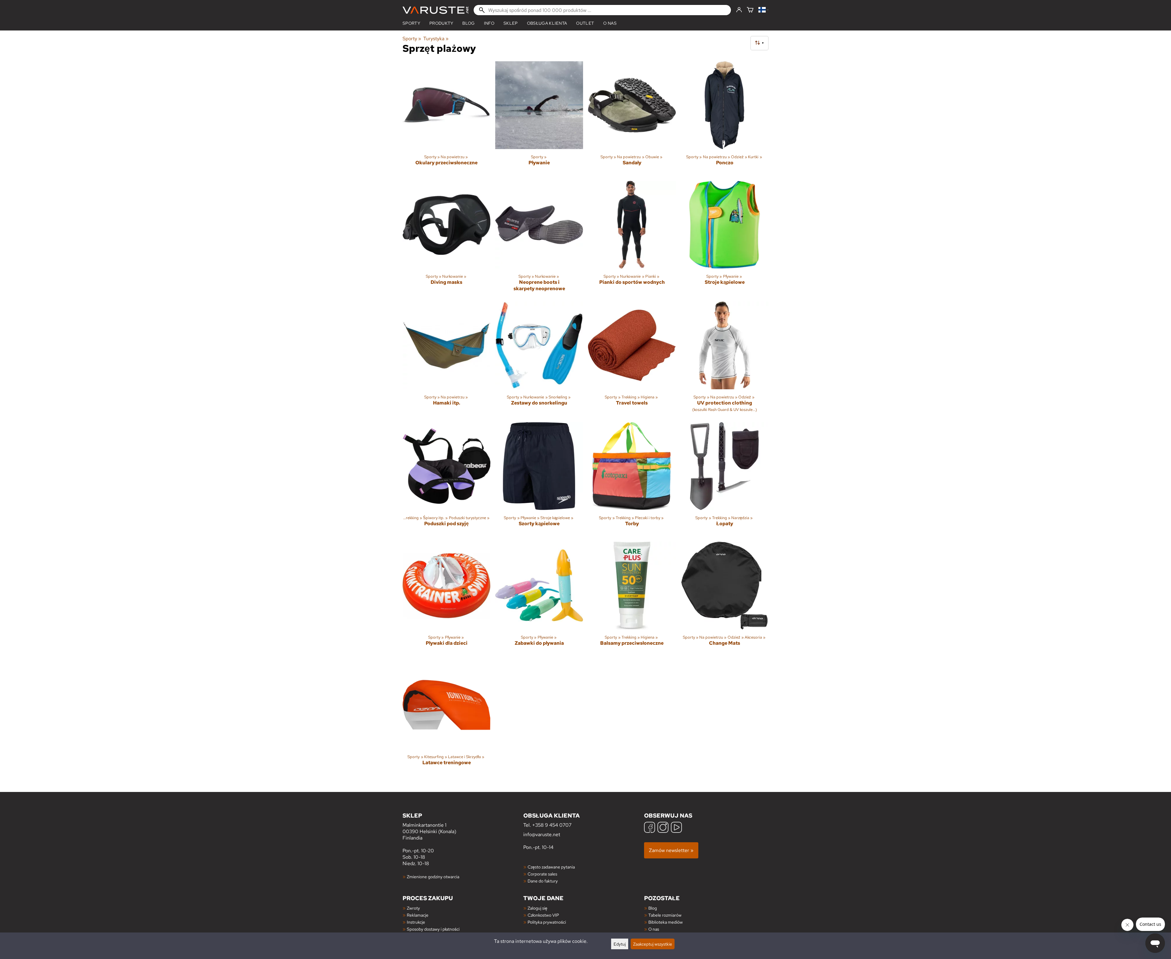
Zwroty (413, 908)
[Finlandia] (763, 10)
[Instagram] (662, 828)
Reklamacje (417, 915)
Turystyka (435, 38)
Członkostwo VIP (543, 915)
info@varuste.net (541, 834)
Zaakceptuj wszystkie (652, 944)
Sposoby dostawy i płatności (433, 929)
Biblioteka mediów (665, 922)
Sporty (411, 23)
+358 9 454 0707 (551, 825)
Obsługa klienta (547, 23)
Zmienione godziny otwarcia (433, 876)
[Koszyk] (750, 10)
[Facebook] (649, 828)
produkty (441, 23)
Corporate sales (542, 874)
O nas (610, 23)
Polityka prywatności (547, 922)
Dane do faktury (543, 881)
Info (489, 23)
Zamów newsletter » (671, 850)
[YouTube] (676, 828)
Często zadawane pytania (551, 867)
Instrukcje (416, 922)
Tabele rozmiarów (665, 915)
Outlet (585, 23)
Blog (652, 908)
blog (468, 23)
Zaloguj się (537, 908)
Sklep (510, 23)
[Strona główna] (435, 10)
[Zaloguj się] (739, 10)
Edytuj (620, 944)
